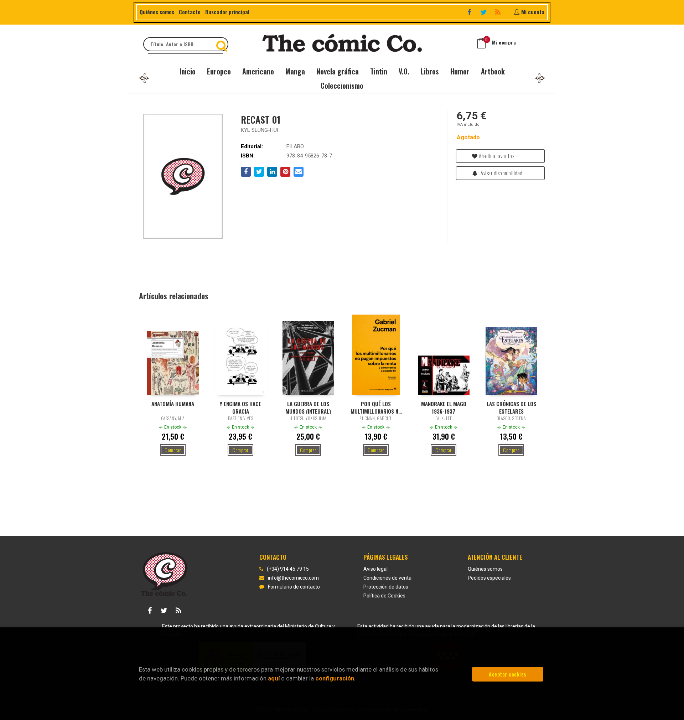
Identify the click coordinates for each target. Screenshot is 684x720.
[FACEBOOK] (470, 12)
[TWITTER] (484, 12)
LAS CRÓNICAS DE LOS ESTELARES (511, 407)
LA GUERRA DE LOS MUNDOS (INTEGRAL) (308, 407)
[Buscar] (222, 44)
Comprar (173, 450)
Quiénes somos (157, 12)
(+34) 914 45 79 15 (288, 569)
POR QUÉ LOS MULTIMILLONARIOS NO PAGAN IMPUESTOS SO (376, 407)
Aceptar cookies (508, 674)
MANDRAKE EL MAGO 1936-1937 (443, 407)
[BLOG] (498, 12)
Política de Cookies (384, 596)
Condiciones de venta (387, 578)
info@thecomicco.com (293, 578)
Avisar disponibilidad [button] (501, 173)
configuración (334, 678)
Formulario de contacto (294, 587)
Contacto (190, 12)
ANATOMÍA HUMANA (172, 404)
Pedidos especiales (489, 578)
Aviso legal (375, 569)
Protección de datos (385, 587)
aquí (274, 678)
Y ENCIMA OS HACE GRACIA (240, 407)
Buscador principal (227, 12)
